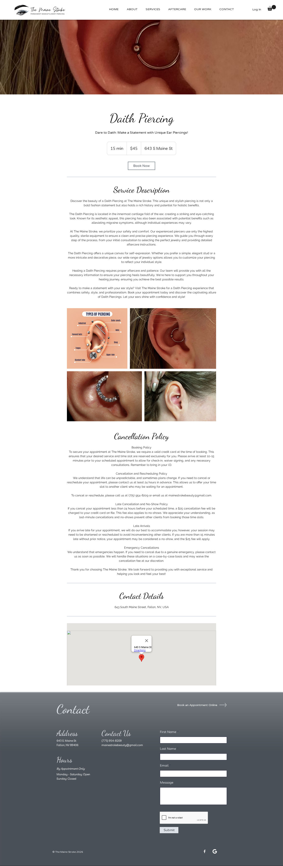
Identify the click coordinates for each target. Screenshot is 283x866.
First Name (168, 731)
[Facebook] (204, 851)
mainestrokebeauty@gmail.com (122, 745)
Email (164, 765)
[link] (141, 166)
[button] (177, 9)
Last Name (168, 748)
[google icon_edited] (215, 851)
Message (166, 782)
